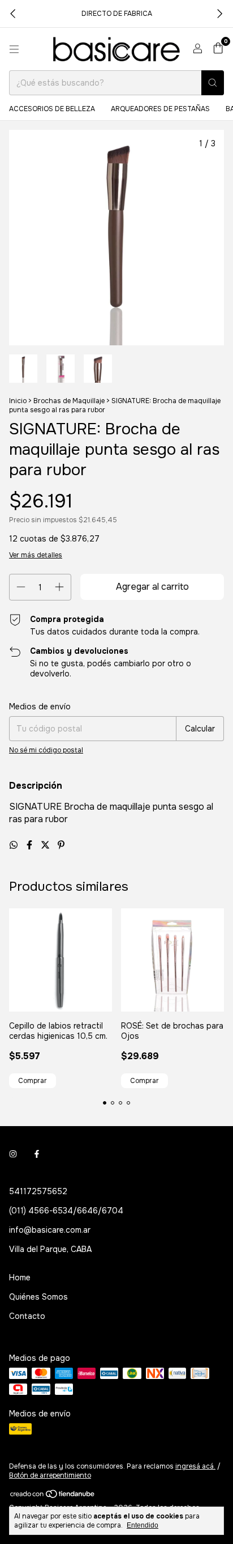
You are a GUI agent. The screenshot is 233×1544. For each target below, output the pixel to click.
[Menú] (14, 49)
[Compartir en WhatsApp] (14, 845)
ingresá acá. (195, 1466)
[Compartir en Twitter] (46, 845)
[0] (218, 49)
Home (20, 1277)
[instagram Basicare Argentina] (13, 1154)
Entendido (142, 1525)
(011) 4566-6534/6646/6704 (66, 1210)
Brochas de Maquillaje (69, 400)
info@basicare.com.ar (49, 1230)
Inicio (18, 400)
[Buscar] (212, 82)
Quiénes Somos (38, 1297)
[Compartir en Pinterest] (61, 845)
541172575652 (38, 1191)
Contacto (27, 1316)
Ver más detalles (35, 555)
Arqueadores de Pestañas (160, 108)
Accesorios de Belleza (52, 108)
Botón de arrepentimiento (50, 1475)
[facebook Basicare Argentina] (37, 1154)
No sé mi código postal (46, 750)
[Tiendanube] (53, 1496)
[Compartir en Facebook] (30, 845)
